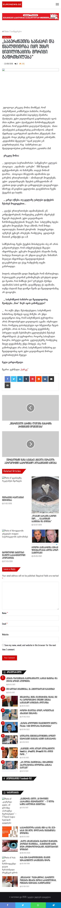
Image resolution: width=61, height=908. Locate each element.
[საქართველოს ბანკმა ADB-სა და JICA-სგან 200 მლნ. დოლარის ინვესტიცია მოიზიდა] (10, 831)
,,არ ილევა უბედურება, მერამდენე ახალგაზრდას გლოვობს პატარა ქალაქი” (36, 765)
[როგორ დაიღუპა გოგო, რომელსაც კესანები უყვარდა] (10, 714)
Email (4, 624)
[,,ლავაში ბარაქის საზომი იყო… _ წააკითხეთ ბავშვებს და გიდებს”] (45, 494)
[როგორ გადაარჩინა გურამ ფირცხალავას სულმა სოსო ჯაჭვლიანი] (45, 537)
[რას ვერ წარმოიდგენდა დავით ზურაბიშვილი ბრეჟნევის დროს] (10, 865)
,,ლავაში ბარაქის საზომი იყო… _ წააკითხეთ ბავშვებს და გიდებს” (44, 519)
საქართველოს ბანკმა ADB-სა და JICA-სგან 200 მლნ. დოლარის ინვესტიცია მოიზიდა (38, 831)
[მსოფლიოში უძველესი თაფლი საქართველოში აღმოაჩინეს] (15, 539)
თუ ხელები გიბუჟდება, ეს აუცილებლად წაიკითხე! (30, 689)
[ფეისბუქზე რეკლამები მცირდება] (15, 485)
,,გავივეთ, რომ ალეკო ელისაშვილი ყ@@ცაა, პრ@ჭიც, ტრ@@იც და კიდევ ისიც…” (37, 751)
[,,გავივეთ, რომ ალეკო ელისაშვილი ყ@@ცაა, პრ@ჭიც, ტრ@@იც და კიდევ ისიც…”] (10, 752)
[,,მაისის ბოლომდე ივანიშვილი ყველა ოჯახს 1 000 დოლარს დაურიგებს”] (10, 727)
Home (6, 31)
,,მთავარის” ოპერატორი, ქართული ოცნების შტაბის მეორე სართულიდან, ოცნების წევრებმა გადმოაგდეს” (38, 880)
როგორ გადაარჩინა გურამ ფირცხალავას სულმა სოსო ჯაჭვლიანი (45, 550)
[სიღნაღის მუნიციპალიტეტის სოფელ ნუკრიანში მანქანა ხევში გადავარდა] (10, 740)
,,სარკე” (24, 369)
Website (5, 635)
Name (5, 613)
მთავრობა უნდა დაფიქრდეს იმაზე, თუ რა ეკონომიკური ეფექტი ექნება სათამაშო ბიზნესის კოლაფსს (38, 700)
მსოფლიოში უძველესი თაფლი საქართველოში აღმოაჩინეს (13, 555)
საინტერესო (16, 31)
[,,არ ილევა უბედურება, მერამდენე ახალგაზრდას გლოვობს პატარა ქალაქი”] (10, 766)
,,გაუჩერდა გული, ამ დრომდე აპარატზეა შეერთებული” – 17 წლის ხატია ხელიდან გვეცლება (37, 802)
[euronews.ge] (12, 4)
